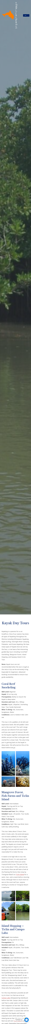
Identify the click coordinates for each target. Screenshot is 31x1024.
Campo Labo (6, 998)
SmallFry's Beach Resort (16, 15)
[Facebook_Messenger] (26, 1020)
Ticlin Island (20, 874)
